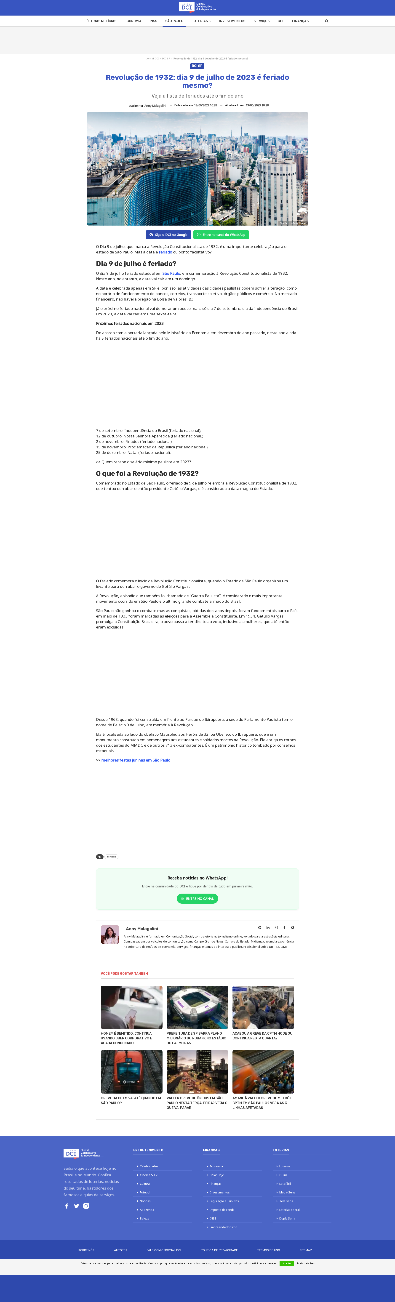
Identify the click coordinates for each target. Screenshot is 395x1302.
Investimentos (232, 21)
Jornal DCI (153, 58)
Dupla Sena (287, 1218)
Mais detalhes (306, 1263)
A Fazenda (147, 1210)
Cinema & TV (148, 1175)
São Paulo (174, 21)
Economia (133, 21)
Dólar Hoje (217, 1175)
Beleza (144, 1218)
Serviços (262, 21)
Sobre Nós (86, 1250)
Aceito (287, 1263)
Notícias (145, 1201)
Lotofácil (285, 1184)
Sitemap (306, 1250)
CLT (281, 21)
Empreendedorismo (223, 1227)
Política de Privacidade (219, 1250)
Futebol (145, 1192)
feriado (165, 252)
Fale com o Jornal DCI (164, 1250)
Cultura (145, 1184)
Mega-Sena (287, 1192)
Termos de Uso (268, 1250)
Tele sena (286, 1201)
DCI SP (166, 58)
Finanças (300, 21)
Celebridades (149, 1166)
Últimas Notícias (101, 21)
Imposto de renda (222, 1210)
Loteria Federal (289, 1210)
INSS (153, 21)
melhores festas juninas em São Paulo (135, 760)
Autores (120, 1250)
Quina (283, 1175)
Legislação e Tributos (224, 1201)
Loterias (200, 21)
